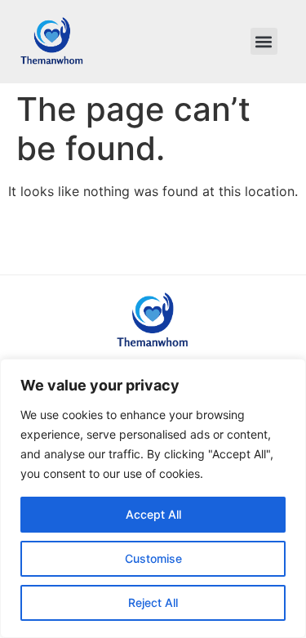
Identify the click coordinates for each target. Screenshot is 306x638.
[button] (264, 41)
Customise (153, 558)
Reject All (153, 602)
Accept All (153, 514)
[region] (153, 498)
